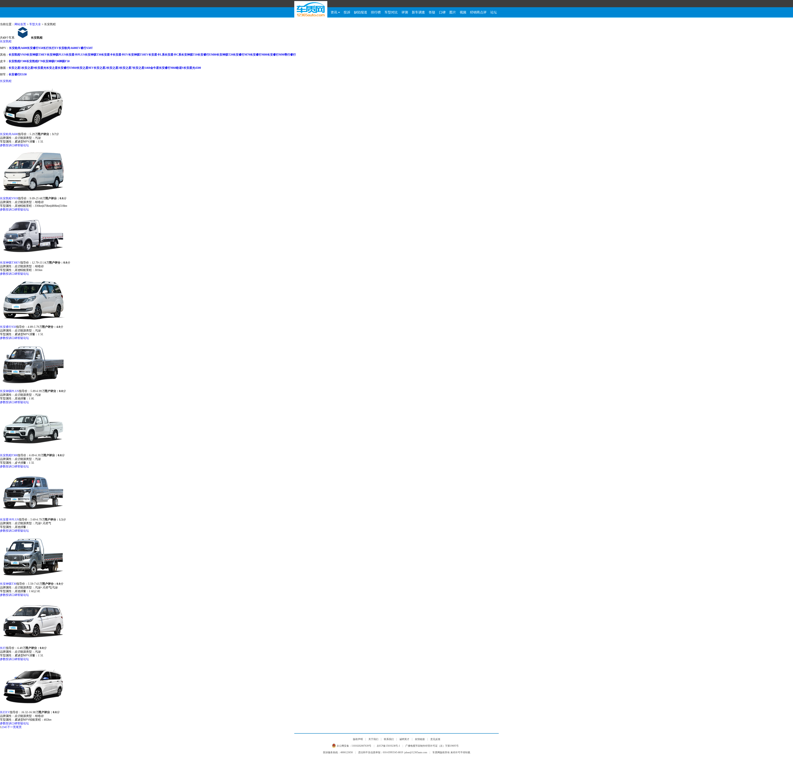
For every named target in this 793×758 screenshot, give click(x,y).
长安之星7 (126, 67)
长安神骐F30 (51, 61)
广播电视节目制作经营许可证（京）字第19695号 (432, 745)
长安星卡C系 (173, 54)
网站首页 (20, 24)
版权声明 (358, 739)
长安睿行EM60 (67, 67)
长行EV (54, 48)
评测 (404, 12)
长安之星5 (15, 67)
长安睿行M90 (275, 54)
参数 (3, 145)
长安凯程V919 (18, 54)
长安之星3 (113, 67)
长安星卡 (107, 54)
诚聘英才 (404, 739)
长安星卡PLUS (75, 54)
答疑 (432, 12)
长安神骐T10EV (138, 54)
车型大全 (35, 24)
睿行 (293, 54)
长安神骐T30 (93, 54)
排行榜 (376, 12)
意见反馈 (435, 739)
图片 (452, 12)
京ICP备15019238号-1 (388, 745)
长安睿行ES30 (18, 74)
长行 (46, 48)
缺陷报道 (360, 12)
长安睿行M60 (167, 67)
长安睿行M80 (258, 54)
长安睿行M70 (241, 54)
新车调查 (418, 12)
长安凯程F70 (34, 61)
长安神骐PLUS (56, 54)
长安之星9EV (85, 67)
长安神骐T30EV (37, 54)
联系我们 (389, 739)
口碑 (442, 12)
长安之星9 (28, 67)
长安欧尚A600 (18, 48)
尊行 (287, 54)
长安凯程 (6, 41)
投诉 (347, 12)
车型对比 (391, 12)
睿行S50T (87, 48)
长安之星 (52, 67)
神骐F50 (64, 61)
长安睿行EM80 (207, 54)
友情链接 (420, 739)
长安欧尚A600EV (70, 48)
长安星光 (40, 67)
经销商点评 (478, 12)
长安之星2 (100, 67)
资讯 (334, 12)
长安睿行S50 (35, 48)
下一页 (11, 727)
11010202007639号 (361, 745)
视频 (463, 12)
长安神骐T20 (225, 54)
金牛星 (154, 67)
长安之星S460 (141, 67)
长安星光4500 (192, 67)
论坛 (493, 12)
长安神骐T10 (189, 54)
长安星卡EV (120, 54)
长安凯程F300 (17, 61)
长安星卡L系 (156, 54)
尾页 (19, 727)
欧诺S (180, 67)
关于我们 (373, 739)
